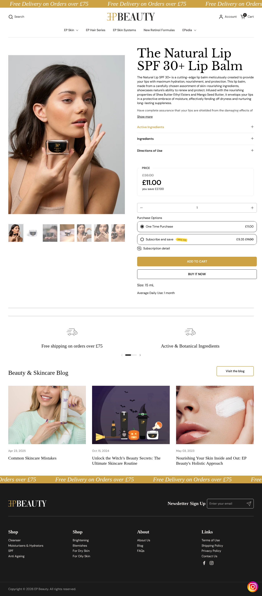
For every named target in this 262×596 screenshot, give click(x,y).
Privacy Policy (211, 551)
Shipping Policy (212, 546)
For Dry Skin (81, 551)
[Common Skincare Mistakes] (47, 415)
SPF (10, 551)
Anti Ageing (16, 556)
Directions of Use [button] (149, 151)
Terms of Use (211, 540)
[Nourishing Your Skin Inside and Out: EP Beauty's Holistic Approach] (215, 415)
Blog (140, 546)
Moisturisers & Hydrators (25, 546)
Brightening (81, 540)
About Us (143, 540)
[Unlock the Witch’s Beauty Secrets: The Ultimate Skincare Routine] (131, 415)
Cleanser (14, 540)
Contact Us (209, 556)
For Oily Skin (81, 556)
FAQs (140, 551)
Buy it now (197, 274)
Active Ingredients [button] (150, 127)
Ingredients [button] (145, 139)
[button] (16, 16)
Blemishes (80, 546)
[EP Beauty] (131, 17)
